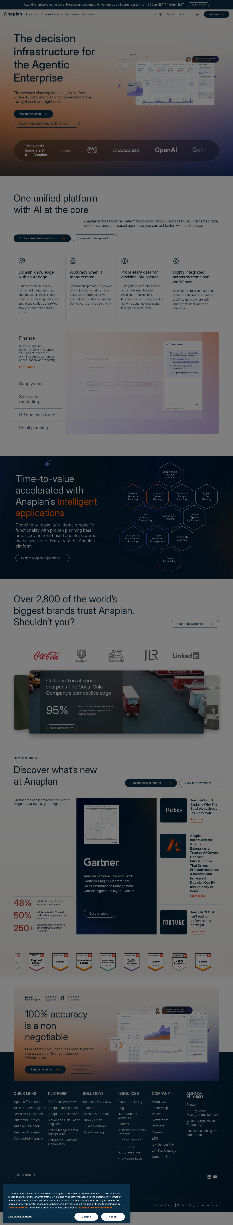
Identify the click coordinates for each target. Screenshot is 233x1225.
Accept (113, 1216)
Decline (86, 1216)
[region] (66, 1203)
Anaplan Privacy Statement (95, 1207)
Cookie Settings (18, 1207)
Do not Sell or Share (20, 1216)
